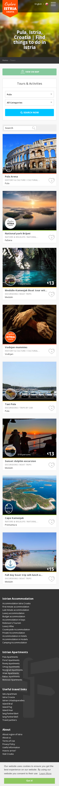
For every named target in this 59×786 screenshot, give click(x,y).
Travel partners (9, 720)
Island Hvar (7, 710)
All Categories (14, 102)
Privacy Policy (8, 744)
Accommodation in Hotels (14, 636)
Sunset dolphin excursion (20, 461)
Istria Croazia (8, 697)
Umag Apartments (11, 666)
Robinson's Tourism (11, 623)
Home (5, 60)
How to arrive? (9, 750)
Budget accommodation (13, 616)
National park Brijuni (17, 233)
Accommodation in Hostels (15, 639)
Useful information (11, 747)
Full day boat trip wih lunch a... (23, 574)
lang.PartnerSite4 (10, 713)
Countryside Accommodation (16, 629)
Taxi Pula (10, 404)
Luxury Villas (8, 626)
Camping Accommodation (14, 642)
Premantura (11, 524)
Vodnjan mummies (16, 347)
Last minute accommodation (15, 610)
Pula (9, 94)
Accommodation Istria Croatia (16, 603)
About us (6, 737)
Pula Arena (11, 176)
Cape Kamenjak (14, 518)
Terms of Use (8, 741)
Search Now (31, 112)
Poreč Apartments (10, 660)
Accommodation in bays (13, 619)
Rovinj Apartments (11, 663)
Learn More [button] (45, 773)
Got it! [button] (29, 781)
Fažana (8, 240)
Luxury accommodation (13, 613)
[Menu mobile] (53, 4)
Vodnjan (9, 354)
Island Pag (7, 707)
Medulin (9, 297)
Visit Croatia (8, 754)
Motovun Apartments (12, 679)
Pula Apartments (10, 657)
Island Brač (7, 703)
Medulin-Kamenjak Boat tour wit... (26, 290)
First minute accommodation (15, 606)
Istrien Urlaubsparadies (13, 700)
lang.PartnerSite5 (10, 716)
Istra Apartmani (9, 694)
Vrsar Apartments (10, 673)
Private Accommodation (13, 632)
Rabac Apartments (11, 676)
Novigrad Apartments (12, 670)
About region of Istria (12, 734)
